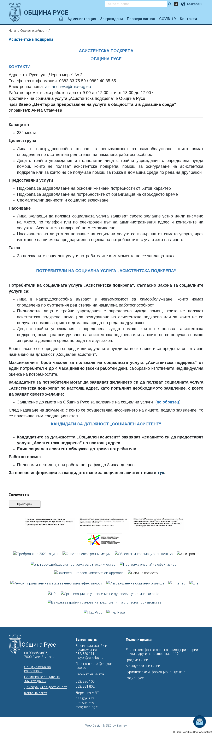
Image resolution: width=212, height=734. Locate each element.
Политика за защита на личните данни (42, 679)
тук (160, 472)
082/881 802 (85, 686)
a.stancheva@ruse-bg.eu (68, 86)
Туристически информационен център (155, 672)
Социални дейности (33, 30)
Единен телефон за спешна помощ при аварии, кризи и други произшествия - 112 (162, 652)
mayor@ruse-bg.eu (89, 658)
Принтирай (24, 504)
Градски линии (137, 660)
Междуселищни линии (143, 666)
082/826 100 (85, 681)
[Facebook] (202, 19)
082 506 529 (85, 703)
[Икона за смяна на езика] (183, 4)
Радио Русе (135, 678)
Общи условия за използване (37, 669)
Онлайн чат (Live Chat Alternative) (192, 732)
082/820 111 (85, 654)
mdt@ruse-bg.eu (87, 707)
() (168, 402)
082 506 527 (85, 699)
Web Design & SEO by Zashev (106, 725)
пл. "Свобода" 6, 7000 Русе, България (40, 655)
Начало (14, 30)
